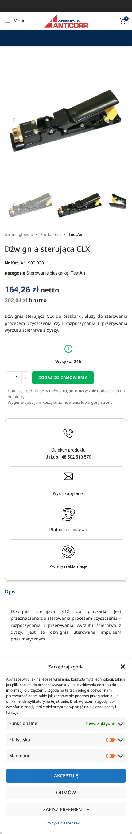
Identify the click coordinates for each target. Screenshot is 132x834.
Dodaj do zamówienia (62, 377)
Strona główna (19, 234)
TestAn (75, 234)
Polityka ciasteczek (63, 823)
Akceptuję (66, 775)
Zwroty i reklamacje (68, 566)
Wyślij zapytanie (68, 493)
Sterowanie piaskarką (47, 273)
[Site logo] (65, 20)
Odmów (66, 792)
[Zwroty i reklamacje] (68, 551)
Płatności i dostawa (68, 529)
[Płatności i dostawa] (68, 515)
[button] (123, 667)
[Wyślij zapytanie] (68, 476)
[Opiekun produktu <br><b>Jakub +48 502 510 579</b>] (68, 433)
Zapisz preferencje (66, 809)
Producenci (50, 234)
